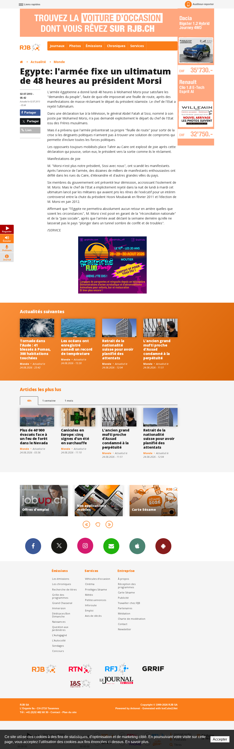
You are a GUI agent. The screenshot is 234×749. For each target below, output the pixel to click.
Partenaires (125, 608)
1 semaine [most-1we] (49, 400)
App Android (163, 546)
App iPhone (137, 546)
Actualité (38, 62)
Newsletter (124, 629)
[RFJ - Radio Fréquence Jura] (116, 669)
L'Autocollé (59, 640)
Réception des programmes (127, 585)
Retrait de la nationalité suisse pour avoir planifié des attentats (117, 349)
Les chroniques (61, 583)
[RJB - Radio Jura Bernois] (43, 669)
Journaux (57, 46)
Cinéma (89, 583)
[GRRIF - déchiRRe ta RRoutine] (152, 669)
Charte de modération (131, 618)
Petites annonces (95, 599)
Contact (122, 623)
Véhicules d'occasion (97, 578)
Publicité (123, 597)
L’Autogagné (59, 635)
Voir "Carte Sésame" (118, 500)
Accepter (220, 739)
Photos (75, 46)
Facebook (33, 546)
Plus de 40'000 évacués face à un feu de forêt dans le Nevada (34, 437)
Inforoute (91, 605)
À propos (123, 578)
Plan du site (69, 712)
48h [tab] (29, 400)
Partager (29, 112)
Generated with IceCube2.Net (160, 708)
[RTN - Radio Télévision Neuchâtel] (80, 669)
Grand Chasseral (62, 602)
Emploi (89, 610)
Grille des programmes (60, 596)
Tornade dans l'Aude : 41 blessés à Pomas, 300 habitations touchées (35, 349)
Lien (28, 130)
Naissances (58, 621)
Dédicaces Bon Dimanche (61, 615)
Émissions (94, 46)
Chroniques (116, 46)
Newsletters (111, 546)
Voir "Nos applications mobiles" (63, 500)
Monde (59, 62)
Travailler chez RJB (129, 602)
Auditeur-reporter (203, 4)
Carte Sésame (126, 592)
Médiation (124, 613)
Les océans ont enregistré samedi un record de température (76, 347)
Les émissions (60, 578)
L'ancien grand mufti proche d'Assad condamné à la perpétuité (156, 349)
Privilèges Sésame (96, 589)
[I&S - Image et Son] (80, 684)
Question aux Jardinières (60, 628)
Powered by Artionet (127, 708)
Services (137, 46)
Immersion (59, 608)
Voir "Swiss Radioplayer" (173, 500)
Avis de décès (93, 615)
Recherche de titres (64, 589)
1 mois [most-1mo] (69, 400)
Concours (58, 650)
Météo (89, 594)
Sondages (58, 645)
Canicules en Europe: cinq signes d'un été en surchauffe (75, 437)
